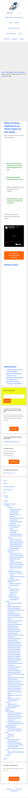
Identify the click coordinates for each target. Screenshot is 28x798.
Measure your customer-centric (17, 564)
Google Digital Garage (11, 707)
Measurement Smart (14, 589)
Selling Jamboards (14, 599)
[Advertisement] (14, 57)
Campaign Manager (14, 527)
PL (17, 17)
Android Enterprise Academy (14, 571)
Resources (5, 495)
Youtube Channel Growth (15, 539)
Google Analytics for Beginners (15, 713)
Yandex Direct (11, 734)
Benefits (5, 483)
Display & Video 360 (14, 530)
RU (15, 17)
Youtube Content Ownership (16, 541)
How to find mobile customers (17, 557)
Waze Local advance (14, 585)
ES (9, 17)
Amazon (7, 737)
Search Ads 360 (13, 532)
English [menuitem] (11, 12)
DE (10, 17)
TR (20, 17)
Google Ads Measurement (15, 509)
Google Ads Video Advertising (16, 518)
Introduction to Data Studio (14, 721)
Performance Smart (14, 590)
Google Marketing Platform (14, 525)
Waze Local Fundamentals (16, 583)
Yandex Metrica (11, 736)
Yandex (7, 732)
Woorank (8, 755)
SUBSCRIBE (14, 461)
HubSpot (8, 601)
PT (14, 17)
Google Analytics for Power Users (15, 716)
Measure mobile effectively (16, 562)
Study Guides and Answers (9, 504)
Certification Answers (14, 6)
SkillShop (8, 505)
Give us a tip (14, 778)
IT (12, 17)
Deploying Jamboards (15, 597)
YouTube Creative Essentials (16, 546)
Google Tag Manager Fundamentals (16, 723)
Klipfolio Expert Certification (14, 728)
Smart (9, 587)
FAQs (4, 492)
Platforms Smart (14, 592)
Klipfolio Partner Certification (15, 730)
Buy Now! (14, 429)
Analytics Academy (10, 711)
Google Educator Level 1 (11, 725)
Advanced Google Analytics (14, 714)
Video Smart (12, 594)
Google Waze (11, 581)
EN (6, 17)
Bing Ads (8, 709)
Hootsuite (8, 702)
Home (3, 72)
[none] (10, 13)
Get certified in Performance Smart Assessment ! (14, 255)
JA (22, 17)
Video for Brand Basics (15, 548)
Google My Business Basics (14, 580)
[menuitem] (10, 13)
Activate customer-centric (16, 553)
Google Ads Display (14, 511)
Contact (5, 758)
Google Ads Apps (13, 519)
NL (19, 17)
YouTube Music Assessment (16, 544)
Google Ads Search (14, 512)
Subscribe (5, 500)
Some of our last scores (8, 486)
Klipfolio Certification (11, 727)
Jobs (7, 497)
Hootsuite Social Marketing (14, 705)
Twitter (7, 750)
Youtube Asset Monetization (16, 542)
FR (7, 17)
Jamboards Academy (12, 596)
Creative (11, 528)
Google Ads (10, 507)
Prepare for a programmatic (16, 566)
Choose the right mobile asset (17, 555)
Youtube (9, 537)
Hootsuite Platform (12, 704)
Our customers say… (8, 489)
